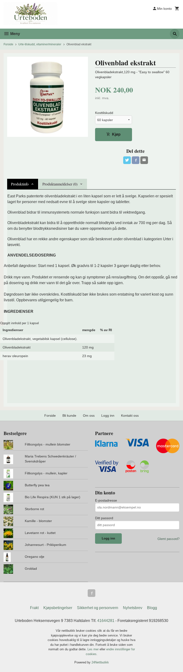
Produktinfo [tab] (20, 183)
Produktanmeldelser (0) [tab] (59, 183)
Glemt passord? (168, 539)
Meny (14, 34)
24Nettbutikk (100, 662)
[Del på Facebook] (135, 160)
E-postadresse (106, 500)
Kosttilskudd (104, 113)
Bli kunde (69, 415)
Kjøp (116, 134)
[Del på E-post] (144, 160)
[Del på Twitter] (127, 160)
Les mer (93, 649)
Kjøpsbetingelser (57, 608)
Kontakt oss (130, 415)
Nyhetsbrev (132, 608)
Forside (8, 44)
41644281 (105, 621)
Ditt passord (104, 518)
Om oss (89, 415)
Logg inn (107, 415)
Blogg (152, 608)
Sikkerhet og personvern (97, 608)
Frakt (34, 608)
